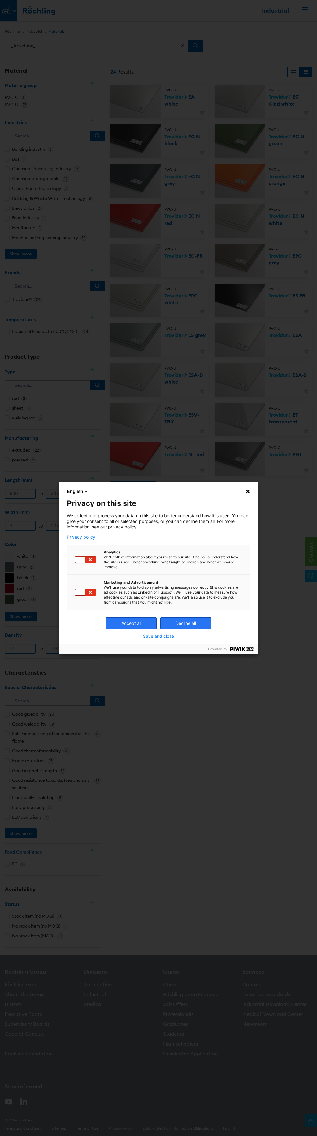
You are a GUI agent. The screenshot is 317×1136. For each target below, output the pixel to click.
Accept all (131, 623)
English (75, 491)
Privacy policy (81, 537)
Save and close (158, 636)
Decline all (186, 623)
